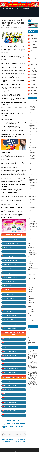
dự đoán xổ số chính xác (32, 365)
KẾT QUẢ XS (12, 12)
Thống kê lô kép (34, 73)
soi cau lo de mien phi (32, 373)
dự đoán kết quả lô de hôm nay (32, 360)
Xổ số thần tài (33, 58)
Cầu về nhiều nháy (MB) (33, 278)
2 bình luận (8, 29)
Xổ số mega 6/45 (31, 263)
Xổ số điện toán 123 (32, 272)
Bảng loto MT (31, 309)
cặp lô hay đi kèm (12, 431)
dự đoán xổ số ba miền (32, 364)
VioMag (14, 451)
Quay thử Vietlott (34, 93)
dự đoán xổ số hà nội (32, 366)
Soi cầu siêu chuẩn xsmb (6, 10)
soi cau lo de (33, 370)
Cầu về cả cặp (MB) (34, 64)
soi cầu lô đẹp (30, 381)
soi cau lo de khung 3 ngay (32, 372)
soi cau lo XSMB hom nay (32, 377)
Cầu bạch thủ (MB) (34, 60)
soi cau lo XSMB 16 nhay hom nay (32, 376)
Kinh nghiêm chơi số (5, 12)
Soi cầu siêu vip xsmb (25, 8)
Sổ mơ (32, 94)
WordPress (27, 451)
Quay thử (29, 313)
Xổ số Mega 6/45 (34, 45)
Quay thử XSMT (31, 317)
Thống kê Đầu (33, 74)
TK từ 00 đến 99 (33, 83)
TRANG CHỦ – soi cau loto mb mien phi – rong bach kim (11, 8)
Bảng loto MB (31, 307)
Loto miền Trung (34, 87)
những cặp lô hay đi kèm (16, 434)
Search (29, 20)
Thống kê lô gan (34, 70)
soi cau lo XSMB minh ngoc (32, 378)
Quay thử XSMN (33, 90)
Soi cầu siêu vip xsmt (15, 10)
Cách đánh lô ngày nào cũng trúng (32, 351)
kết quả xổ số (33, 369)
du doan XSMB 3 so (32, 358)
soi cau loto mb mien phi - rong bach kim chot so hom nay (11, 27)
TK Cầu (20, 14)
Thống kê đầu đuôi (34, 68)
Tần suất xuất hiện (34, 81)
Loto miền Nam (33, 86)
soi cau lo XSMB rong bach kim (32, 379)
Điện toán (15, 14)
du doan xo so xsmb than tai (32, 355)
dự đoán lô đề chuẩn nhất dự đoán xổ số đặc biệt (32, 361)
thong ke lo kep (30, 384)
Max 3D (32, 48)
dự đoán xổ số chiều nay (32, 365)
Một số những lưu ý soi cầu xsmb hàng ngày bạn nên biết (14, 429)
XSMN (21, 12)
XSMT (25, 12)
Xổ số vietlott (33, 44)
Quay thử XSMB (33, 89)
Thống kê (25, 14)
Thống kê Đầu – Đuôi (32, 293)
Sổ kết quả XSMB (34, 39)
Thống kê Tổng (33, 80)
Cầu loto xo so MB (31, 353)
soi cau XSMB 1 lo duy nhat (32, 380)
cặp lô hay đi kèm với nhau (20, 431)
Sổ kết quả (3, 14)
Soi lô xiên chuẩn (33, 383)
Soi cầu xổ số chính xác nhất (32, 383)
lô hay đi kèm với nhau (18, 433)
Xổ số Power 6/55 (34, 47)
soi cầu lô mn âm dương (33, 380)
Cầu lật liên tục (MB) (32, 282)
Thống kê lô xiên (34, 71)
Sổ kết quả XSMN (34, 41)
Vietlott (9, 14)
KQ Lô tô (30, 14)
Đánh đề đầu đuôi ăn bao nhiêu (32, 387)
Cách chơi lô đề (34, 10)
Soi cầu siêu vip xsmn (25, 10)
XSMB (17, 12)
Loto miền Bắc (33, 84)
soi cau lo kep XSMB (33, 374)
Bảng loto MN (31, 311)
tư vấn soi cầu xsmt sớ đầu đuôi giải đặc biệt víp (32, 196)
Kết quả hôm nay (31, 12)
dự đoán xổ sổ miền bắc (32, 369)
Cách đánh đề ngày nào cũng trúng (32, 352)
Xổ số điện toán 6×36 (32, 274)
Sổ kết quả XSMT (34, 42)
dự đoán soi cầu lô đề (33, 363)
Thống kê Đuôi (33, 76)
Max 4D (32, 50)
